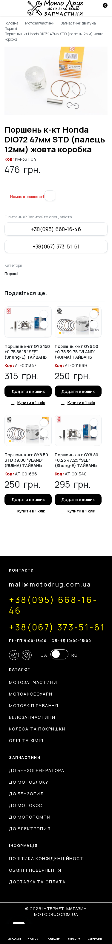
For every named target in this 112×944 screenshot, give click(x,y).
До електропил (30, 828)
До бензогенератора (37, 770)
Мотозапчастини (40, 23)
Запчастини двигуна (78, 23)
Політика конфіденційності (47, 858)
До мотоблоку (29, 782)
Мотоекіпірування (34, 705)
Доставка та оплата (37, 882)
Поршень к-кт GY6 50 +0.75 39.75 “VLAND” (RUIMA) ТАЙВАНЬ (76, 351)
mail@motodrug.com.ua (50, 584)
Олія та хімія (26, 740)
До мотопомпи (30, 817)
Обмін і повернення (35, 870)
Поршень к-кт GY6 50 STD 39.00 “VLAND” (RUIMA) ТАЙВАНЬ (26, 460)
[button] (6, 187)
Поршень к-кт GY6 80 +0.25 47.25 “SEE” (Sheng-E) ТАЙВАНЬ (76, 460)
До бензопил (26, 793)
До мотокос (25, 805)
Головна (11, 23)
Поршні (10, 28)
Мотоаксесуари (31, 694)
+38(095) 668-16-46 (56, 229)
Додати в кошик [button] (28, 391)
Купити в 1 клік (31, 402)
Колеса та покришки (37, 729)
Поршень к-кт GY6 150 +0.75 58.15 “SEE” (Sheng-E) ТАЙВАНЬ (27, 351)
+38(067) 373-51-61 (56, 246)
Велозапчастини (32, 717)
